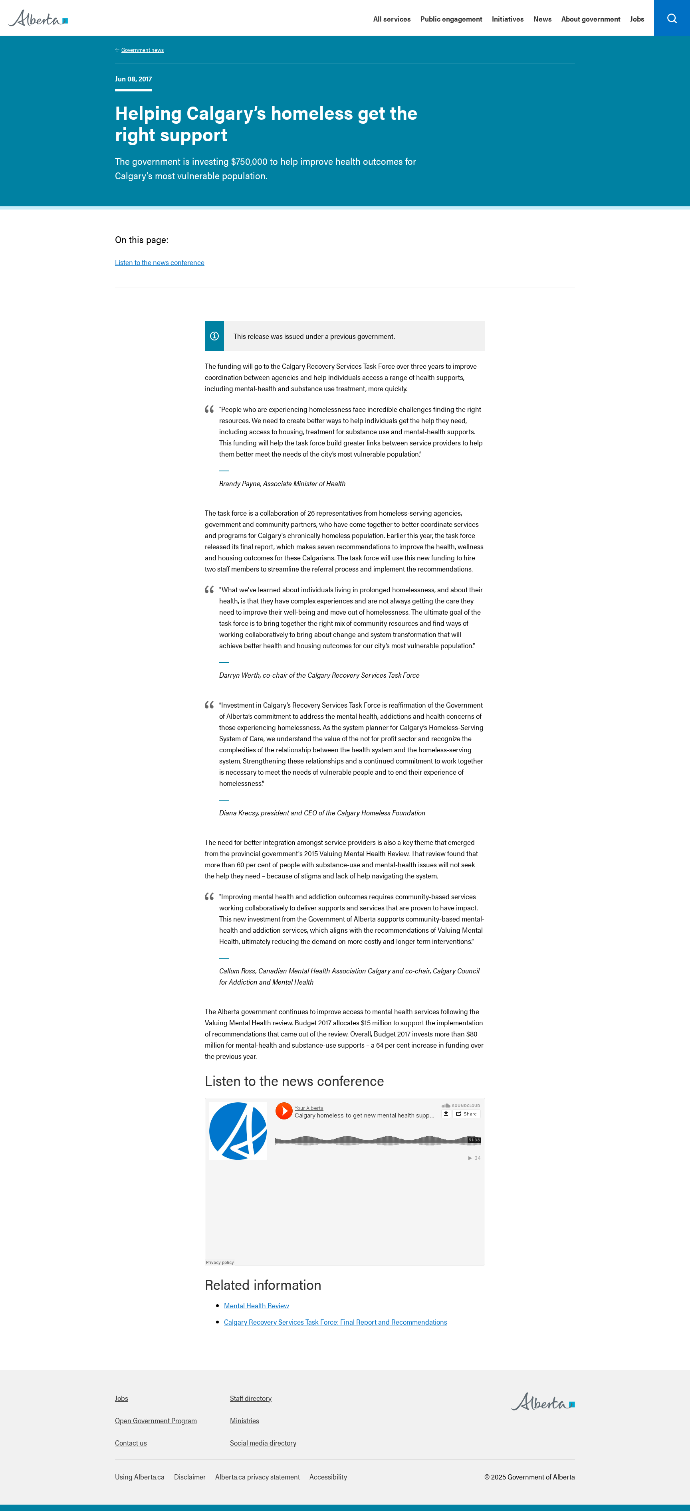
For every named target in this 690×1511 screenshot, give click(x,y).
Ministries (244, 1420)
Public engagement (451, 19)
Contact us (131, 1443)
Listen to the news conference (159, 262)
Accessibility (328, 1476)
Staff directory (251, 1398)
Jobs (637, 19)
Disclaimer (190, 1476)
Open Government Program (156, 1420)
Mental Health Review (256, 1305)
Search (672, 35)
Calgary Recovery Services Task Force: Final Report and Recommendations (335, 1322)
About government (591, 19)
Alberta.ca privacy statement (257, 1476)
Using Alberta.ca (140, 1476)
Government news (142, 49)
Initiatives (508, 19)
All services (392, 19)
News (542, 19)
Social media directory (263, 1443)
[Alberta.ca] (38, 18)
